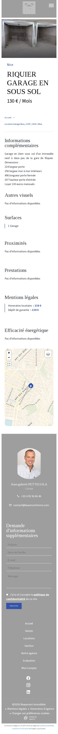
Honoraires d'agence (42, 709)
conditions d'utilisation (20, 728)
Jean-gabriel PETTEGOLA (29, 484)
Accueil (8, 117)
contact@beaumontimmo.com (31, 505)
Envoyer (14, 606)
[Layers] (48, 354)
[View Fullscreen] (8, 364)
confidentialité (44, 726)
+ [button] (9, 353)
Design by (33, 718)
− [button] (9, 357)
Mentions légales (17, 709)
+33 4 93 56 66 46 (31, 496)
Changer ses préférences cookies (30, 713)
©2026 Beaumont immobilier (29, 704)
